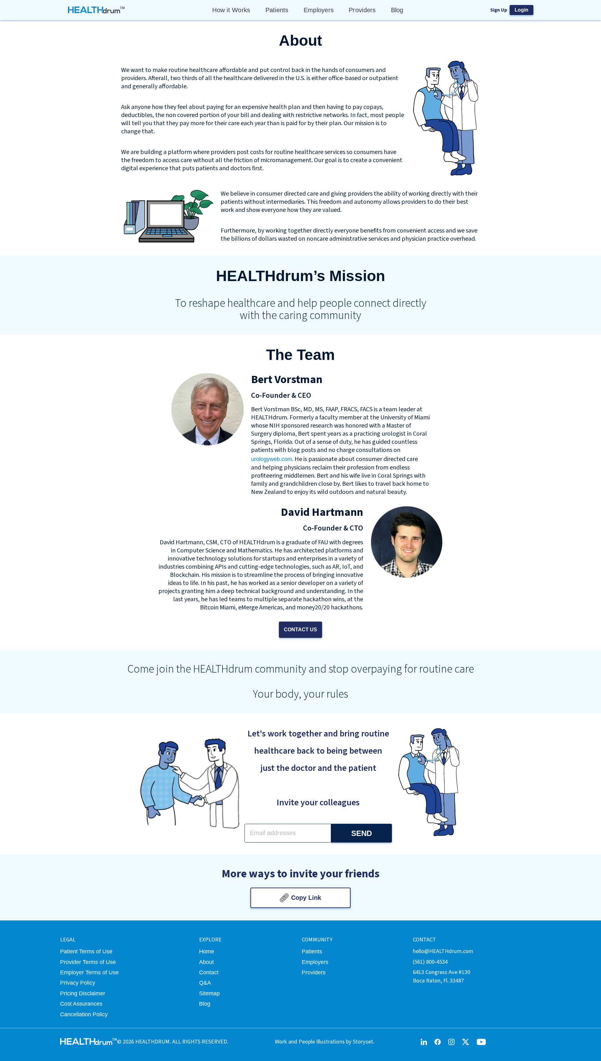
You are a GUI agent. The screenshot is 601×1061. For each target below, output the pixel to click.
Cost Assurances (81, 1003)
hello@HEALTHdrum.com (443, 951)
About (206, 962)
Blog (397, 10)
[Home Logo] (97, 10)
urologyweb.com (271, 459)
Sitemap (209, 993)
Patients (277, 10)
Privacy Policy (77, 982)
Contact (208, 972)
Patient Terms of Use (86, 951)
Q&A (205, 982)
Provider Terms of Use (88, 962)
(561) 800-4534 (430, 962)
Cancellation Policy (84, 1014)
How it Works (231, 10)
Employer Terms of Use (89, 972)
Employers (319, 10)
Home (206, 951)
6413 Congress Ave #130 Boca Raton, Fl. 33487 (441, 976)
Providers (362, 10)
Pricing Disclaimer (82, 993)
